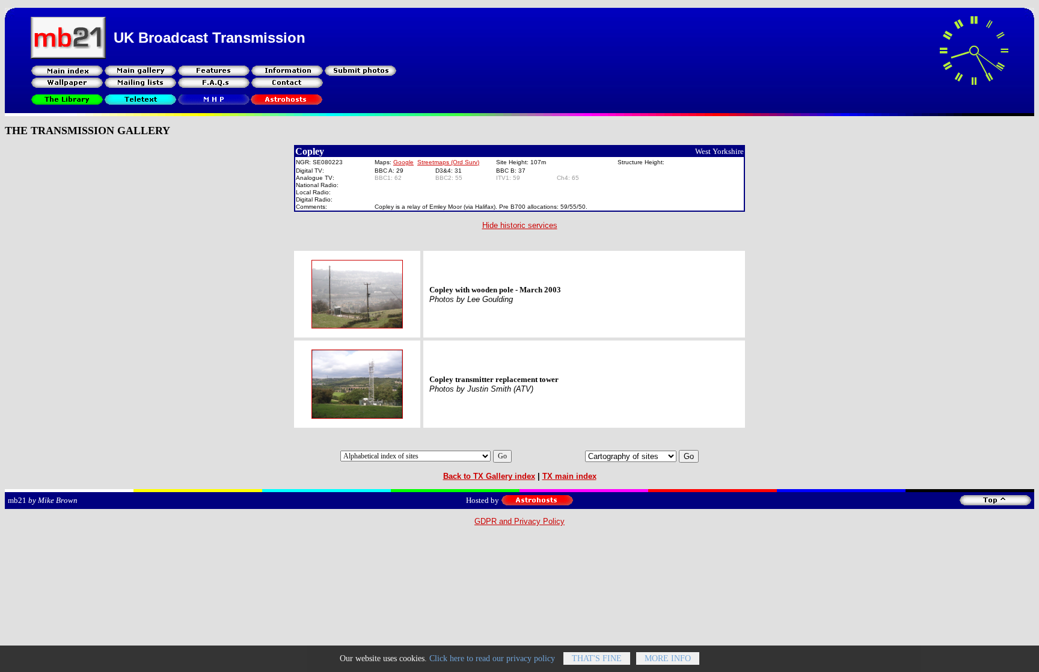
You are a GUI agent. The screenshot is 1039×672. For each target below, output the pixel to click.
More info (668, 658)
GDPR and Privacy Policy (519, 521)
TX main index (569, 476)
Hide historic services (519, 225)
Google (403, 162)
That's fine (597, 658)
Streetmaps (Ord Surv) (448, 162)
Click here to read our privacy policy (492, 658)
